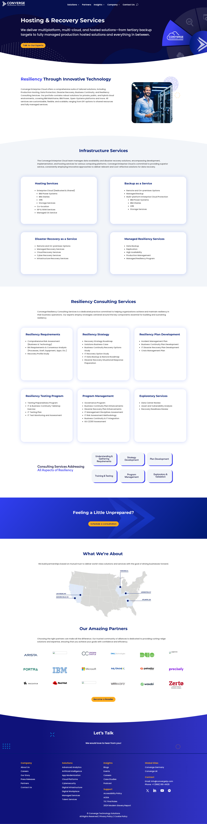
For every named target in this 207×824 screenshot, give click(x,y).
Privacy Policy (106, 816)
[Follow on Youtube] (162, 790)
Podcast (108, 783)
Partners (86, 5)
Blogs (106, 767)
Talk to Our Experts (33, 45)
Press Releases (28, 779)
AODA (106, 797)
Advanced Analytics (71, 767)
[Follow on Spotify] (169, 790)
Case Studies (110, 779)
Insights (98, 5)
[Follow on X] (147, 790)
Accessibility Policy (113, 793)
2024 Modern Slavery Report (117, 805)
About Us (25, 767)
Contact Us (129, 5)
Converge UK (151, 771)
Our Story (25, 775)
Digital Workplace (70, 791)
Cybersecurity (69, 783)
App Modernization (71, 775)
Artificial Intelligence (72, 771)
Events (107, 771)
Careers (25, 771)
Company (112, 5)
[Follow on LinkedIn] (154, 790)
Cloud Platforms (70, 779)
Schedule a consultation (103, 523)
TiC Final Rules (110, 801)
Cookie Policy (120, 816)
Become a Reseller (103, 699)
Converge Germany (154, 767)
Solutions (72, 5)
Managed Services (71, 795)
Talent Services (69, 799)
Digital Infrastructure (72, 787)
